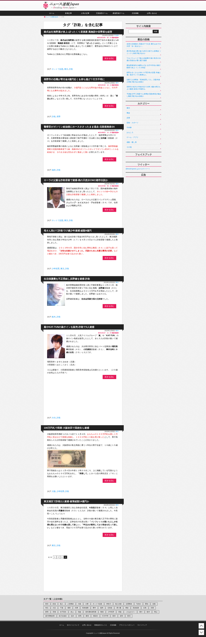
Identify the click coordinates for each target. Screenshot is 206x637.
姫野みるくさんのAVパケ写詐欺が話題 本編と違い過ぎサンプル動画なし (144, 74)
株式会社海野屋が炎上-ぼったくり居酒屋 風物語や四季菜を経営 (78, 31)
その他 (129, 147)
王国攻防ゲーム (102, 13)
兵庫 (76, 608)
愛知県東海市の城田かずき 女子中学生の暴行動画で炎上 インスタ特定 (143, 66)
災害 (128, 118)
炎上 (72, 612)
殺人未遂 (118, 604)
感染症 (95, 616)
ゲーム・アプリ (132, 137)
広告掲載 (135, 13)
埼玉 (46, 608)
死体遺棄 (85, 608)
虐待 (121, 616)
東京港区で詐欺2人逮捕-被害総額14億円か (66, 501)
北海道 (110, 608)
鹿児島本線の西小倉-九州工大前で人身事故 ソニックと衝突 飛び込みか (144, 52)
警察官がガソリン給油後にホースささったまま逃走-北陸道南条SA (79, 126)
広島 (144, 608)
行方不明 (105, 616)
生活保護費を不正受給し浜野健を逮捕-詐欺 (67, 278)
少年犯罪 (55, 269)
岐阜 (114, 616)
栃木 (54, 317)
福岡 (101, 608)
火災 (54, 608)
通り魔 (118, 608)
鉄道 (54, 604)
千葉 (61, 608)
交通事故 (129, 604)
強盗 (79, 612)
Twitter (138, 604)
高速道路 (136, 608)
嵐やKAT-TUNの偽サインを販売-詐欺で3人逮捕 (69, 327)
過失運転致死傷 (90, 612)
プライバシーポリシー (127, 625)
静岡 (46, 612)
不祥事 (116, 35)
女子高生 (63, 612)
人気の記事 (85, 13)
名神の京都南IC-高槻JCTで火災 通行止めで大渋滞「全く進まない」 (144, 45)
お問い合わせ (152, 13)
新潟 (128, 616)
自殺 (154, 604)
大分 (54, 418)
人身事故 (70, 604)
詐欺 (71, 69)
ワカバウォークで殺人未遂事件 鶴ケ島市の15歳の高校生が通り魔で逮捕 (144, 59)
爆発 (87, 616)
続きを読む (109, 58)
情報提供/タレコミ (100, 625)
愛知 (146, 604)
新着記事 (68, 13)
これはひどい (130, 612)
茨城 (54, 612)
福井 (54, 170)
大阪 (54, 491)
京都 (152, 608)
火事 (86, 604)
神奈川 (108, 604)
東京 (66, 69)
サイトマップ (142, 625)
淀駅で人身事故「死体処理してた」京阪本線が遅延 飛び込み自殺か (143, 81)
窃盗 (119, 612)
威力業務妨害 (50, 616)
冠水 (72, 616)
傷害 (69, 608)
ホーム (51, 13)
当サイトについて (73, 625)
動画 (102, 612)
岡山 (155, 612)
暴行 (140, 612)
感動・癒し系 (132, 142)
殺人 (61, 604)
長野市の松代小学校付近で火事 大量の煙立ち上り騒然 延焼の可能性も (143, 88)
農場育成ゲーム (118, 13)
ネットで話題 (57, 69)
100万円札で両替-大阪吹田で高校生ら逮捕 (66, 428)
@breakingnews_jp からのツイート (138, 169)
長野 (58, 117)
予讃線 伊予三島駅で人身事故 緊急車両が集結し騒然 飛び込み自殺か (144, 95)
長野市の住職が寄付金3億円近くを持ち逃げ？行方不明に (74, 79)
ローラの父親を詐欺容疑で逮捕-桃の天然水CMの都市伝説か (76, 180)
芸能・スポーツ (132, 123)
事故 (128, 113)
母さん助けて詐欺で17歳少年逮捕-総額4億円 (68, 230)
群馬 (79, 616)
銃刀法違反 (63, 616)
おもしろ (130, 132)
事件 (117, 83)
